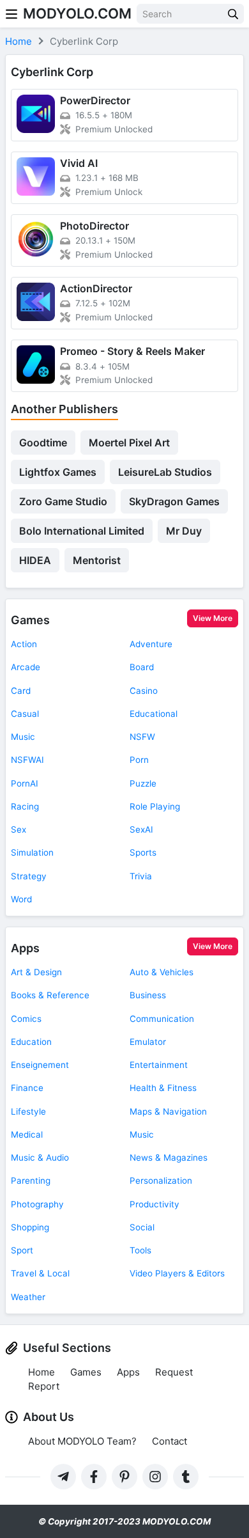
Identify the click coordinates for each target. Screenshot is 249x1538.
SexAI (141, 829)
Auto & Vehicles (161, 972)
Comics (26, 1019)
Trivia (141, 876)
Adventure (151, 644)
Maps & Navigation (168, 1111)
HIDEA (35, 560)
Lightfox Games (57, 472)
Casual (25, 714)
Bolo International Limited (81, 530)
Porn (139, 760)
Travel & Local (40, 1273)
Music (23, 737)
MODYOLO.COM (77, 13)
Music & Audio (40, 1157)
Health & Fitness (163, 1088)
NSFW (142, 737)
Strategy (29, 876)
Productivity (154, 1204)
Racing (25, 806)
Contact (169, 1441)
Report (43, 1386)
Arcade (25, 667)
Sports (143, 852)
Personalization (161, 1180)
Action (24, 644)
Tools (140, 1250)
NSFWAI (27, 760)
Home (41, 1372)
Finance (27, 1088)
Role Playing (155, 806)
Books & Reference (50, 995)
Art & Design (36, 972)
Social (142, 1227)
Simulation (32, 852)
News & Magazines (168, 1157)
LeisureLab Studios (165, 472)
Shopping (30, 1227)
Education (31, 1042)
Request (174, 1372)
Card (21, 691)
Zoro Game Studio (63, 501)
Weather (28, 1297)
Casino (144, 691)
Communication (162, 1019)
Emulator (148, 1042)
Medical (27, 1134)
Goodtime (43, 442)
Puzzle (143, 783)
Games (30, 620)
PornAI (24, 783)
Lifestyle (28, 1111)
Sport (22, 1250)
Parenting (30, 1180)
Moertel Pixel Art (129, 442)
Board (142, 667)
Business (148, 995)
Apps (25, 948)
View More (212, 618)
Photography (37, 1204)
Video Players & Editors (177, 1273)
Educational (153, 714)
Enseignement (40, 1065)
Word (21, 899)
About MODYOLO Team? (82, 1441)
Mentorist (97, 560)
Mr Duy (184, 530)
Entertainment (159, 1065)
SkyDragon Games (174, 501)
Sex (18, 829)
